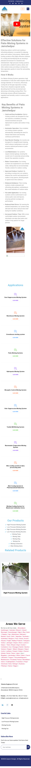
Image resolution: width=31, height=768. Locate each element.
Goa (10, 647)
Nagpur (15, 666)
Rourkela (21, 664)
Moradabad (26, 659)
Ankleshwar (15, 634)
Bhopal (13, 645)
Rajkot (20, 632)
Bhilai (18, 655)
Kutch (28, 632)
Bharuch (18, 630)
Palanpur (4, 634)
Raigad (9, 649)
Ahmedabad (21, 628)
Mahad (15, 649)
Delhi (12, 636)
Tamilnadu (25, 636)
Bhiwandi (4, 657)
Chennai (26, 651)
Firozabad (13, 659)
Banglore (11, 638)
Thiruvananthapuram (20, 657)
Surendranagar (12, 632)
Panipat (14, 651)
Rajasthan (18, 636)
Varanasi (3, 649)
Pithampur (4, 666)
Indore (3, 662)
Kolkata (3, 653)
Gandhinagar (4, 630)
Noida (8, 653)
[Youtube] (12, 705)
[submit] (28, 747)
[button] (3, 25)
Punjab (9, 640)
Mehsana (22, 634)
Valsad (24, 630)
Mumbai (3, 636)
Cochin (3, 651)
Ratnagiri (15, 664)
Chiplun (15, 643)
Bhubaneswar (5, 659)
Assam (26, 638)
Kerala (21, 638)
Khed (20, 643)
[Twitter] (13, 3)
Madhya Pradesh (17, 640)
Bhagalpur (4, 655)
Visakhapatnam (10, 662)
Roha (9, 664)
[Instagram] (22, 3)
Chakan (20, 651)
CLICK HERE (15, 300)
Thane (8, 645)
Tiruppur (10, 657)
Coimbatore (4, 647)
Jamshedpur (11, 655)
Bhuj (24, 632)
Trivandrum (19, 662)
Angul (18, 645)
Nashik (21, 647)
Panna (13, 653)
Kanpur (3, 645)
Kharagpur (15, 647)
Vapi (9, 634)
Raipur (26, 649)
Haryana (3, 640)
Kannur (10, 666)
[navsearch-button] (28, 9)
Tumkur (3, 643)
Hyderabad (4, 638)
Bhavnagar (4, 632)
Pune (16, 638)
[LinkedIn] (16, 3)
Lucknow (25, 643)
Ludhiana (8, 651)
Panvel (28, 655)
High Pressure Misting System (15, 593)
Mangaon (20, 649)
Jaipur (18, 653)
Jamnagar (9, 643)
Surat (8, 636)
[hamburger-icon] (23, 9)
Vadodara (12, 630)
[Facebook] (10, 3)
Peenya (19, 659)
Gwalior (23, 645)
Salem (23, 655)
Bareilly (26, 647)
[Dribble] (19, 3)
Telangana (26, 640)
